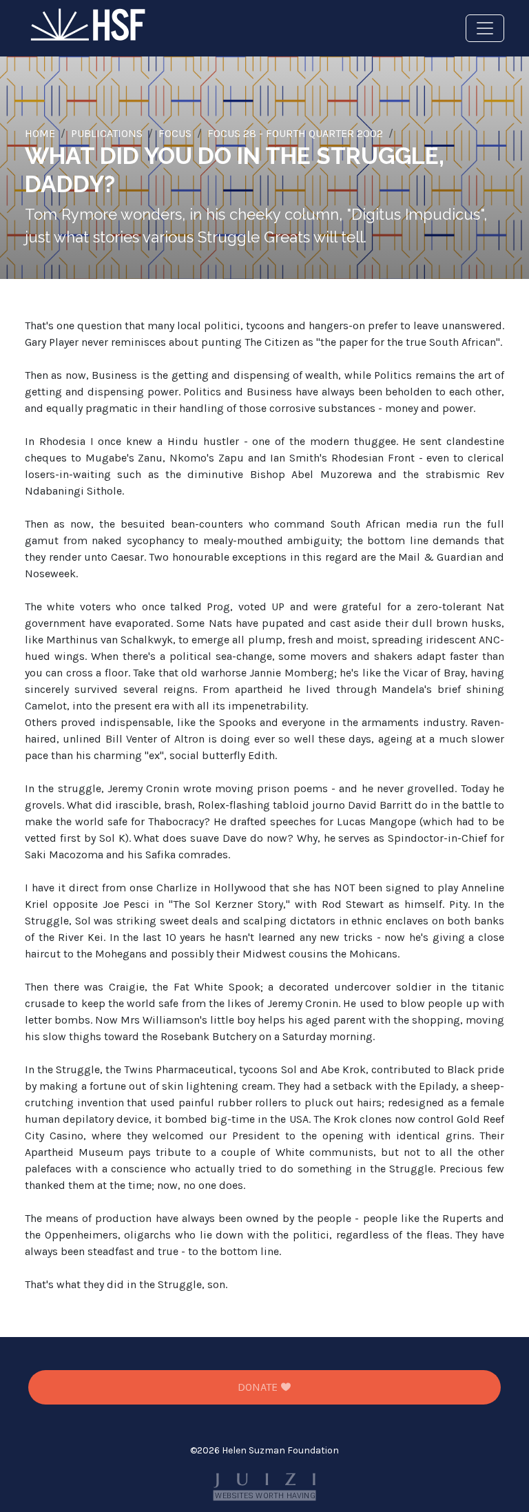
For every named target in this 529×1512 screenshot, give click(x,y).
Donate (259, 1387)
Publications (107, 133)
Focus (174, 133)
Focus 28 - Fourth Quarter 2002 (295, 133)
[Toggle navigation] (485, 28)
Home (40, 133)
